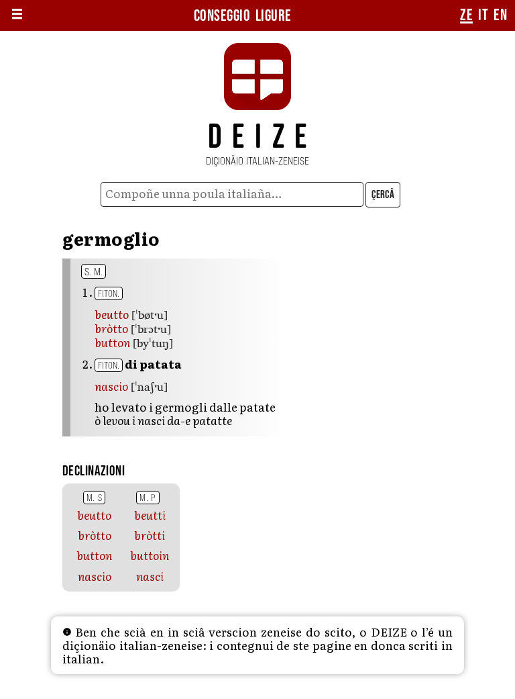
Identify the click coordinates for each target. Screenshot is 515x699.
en (500, 15)
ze (466, 15)
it (483, 15)
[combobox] (232, 194)
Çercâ (382, 194)
